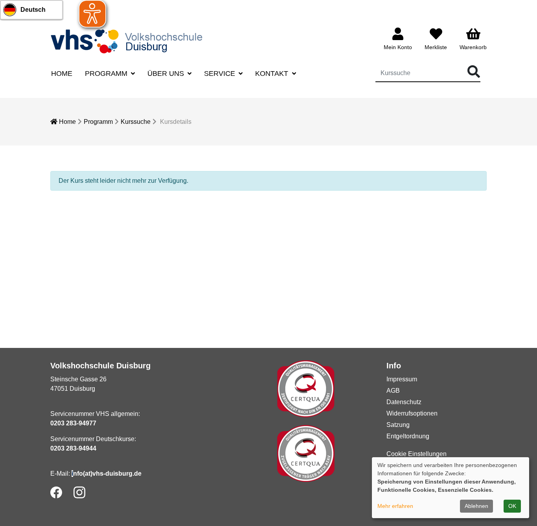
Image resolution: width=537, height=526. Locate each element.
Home (61, 73)
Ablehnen (476, 506)
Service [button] (220, 73)
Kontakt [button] (272, 73)
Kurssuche (136, 121)
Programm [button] (107, 73)
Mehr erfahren (395, 506)
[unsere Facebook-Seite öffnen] (56, 492)
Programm (98, 121)
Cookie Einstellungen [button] (416, 454)
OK (512, 506)
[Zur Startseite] (129, 41)
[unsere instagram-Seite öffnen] (79, 492)
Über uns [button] (166, 73)
